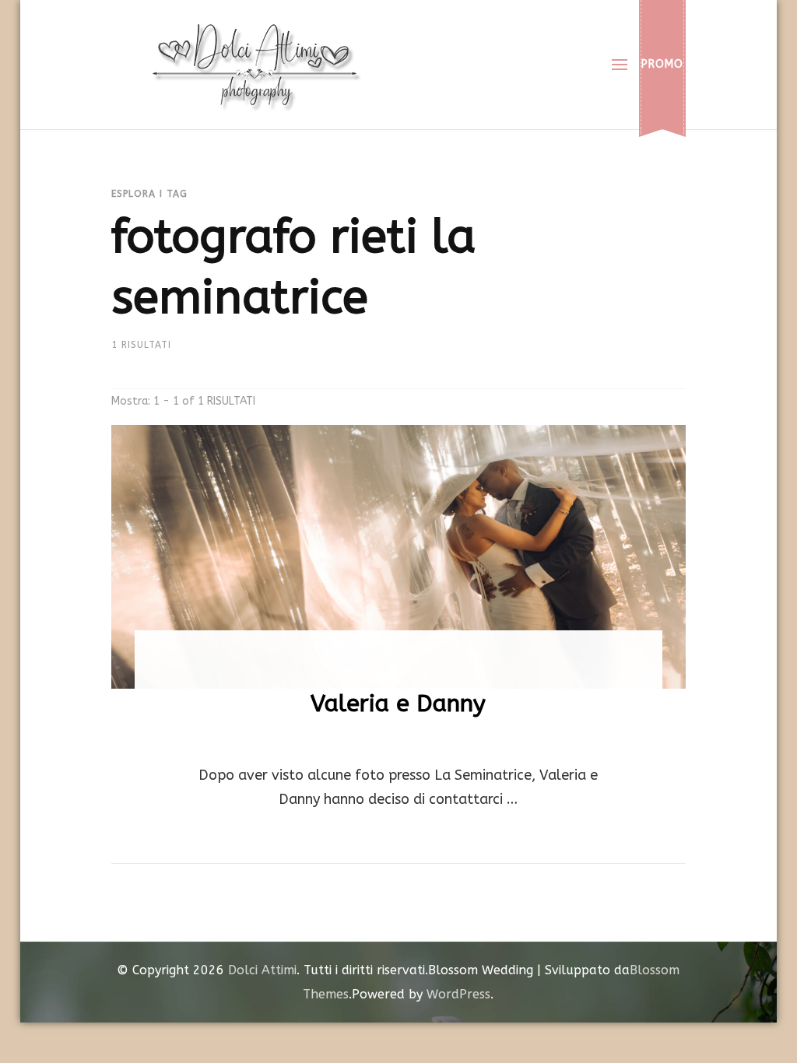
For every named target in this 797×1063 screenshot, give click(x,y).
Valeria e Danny (398, 703)
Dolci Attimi (262, 970)
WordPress (458, 994)
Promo (662, 64)
